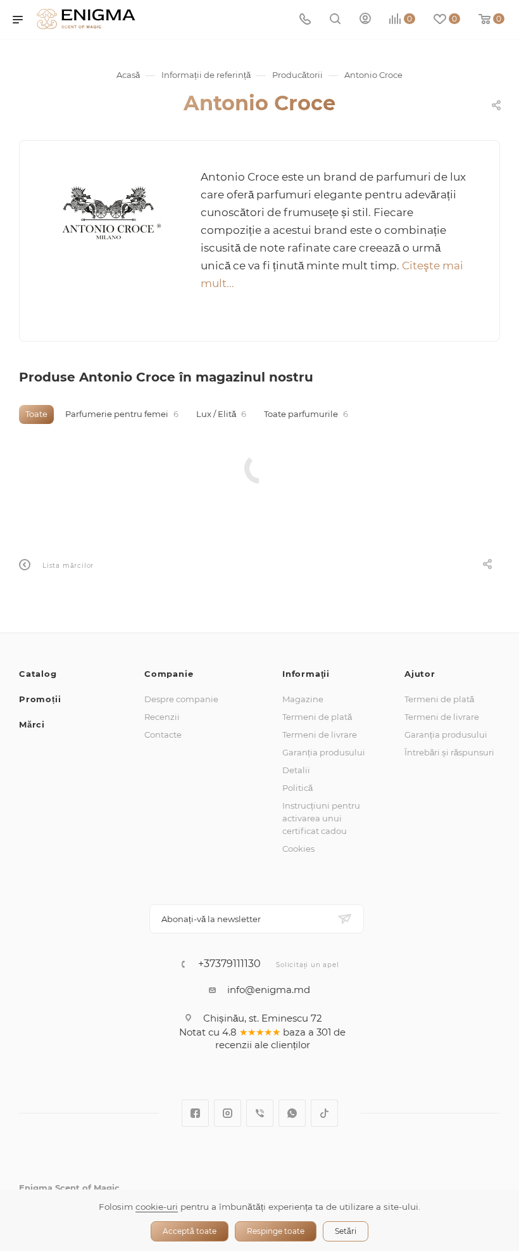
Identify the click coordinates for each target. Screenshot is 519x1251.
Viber (259, 1113)
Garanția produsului (323, 752)
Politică (297, 788)
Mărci (32, 724)
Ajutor (419, 674)
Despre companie (181, 699)
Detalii (296, 770)
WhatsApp (292, 1113)
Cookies (298, 849)
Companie (168, 674)
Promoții (40, 699)
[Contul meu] (365, 20)
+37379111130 (229, 964)
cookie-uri (156, 1207)
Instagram (227, 1113)
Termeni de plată (317, 717)
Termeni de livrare (319, 734)
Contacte (163, 734)
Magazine (302, 699)
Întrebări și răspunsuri (449, 752)
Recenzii (162, 717)
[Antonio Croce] (110, 213)
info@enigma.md (268, 990)
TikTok (324, 1113)
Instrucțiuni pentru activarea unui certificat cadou (321, 818)
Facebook (195, 1113)
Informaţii (306, 674)
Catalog (38, 674)
